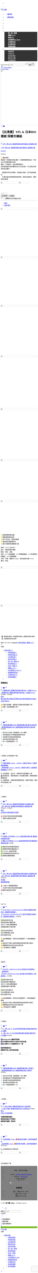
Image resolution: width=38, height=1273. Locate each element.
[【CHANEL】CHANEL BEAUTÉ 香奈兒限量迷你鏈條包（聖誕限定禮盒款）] (19, 911)
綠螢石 (28, 699)
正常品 (3, 812)
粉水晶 (32, 699)
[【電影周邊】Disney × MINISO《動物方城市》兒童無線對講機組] (19, 764)
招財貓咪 (10, 1113)
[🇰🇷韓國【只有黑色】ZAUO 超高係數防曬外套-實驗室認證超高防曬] (19, 837)
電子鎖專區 (11, 1266)
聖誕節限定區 (11, 26)
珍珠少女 (4, 1113)
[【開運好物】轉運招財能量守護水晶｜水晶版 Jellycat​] (19, 690)
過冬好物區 (12, 659)
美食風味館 (12, 677)
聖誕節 (3, 882)
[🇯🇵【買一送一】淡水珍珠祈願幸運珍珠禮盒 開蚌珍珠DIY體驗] (19, 1030)
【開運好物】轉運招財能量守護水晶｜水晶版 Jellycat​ (18, 693)
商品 (2, 696)
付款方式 (11, 53)
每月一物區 (11, 28)
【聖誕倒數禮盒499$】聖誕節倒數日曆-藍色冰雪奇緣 (18, 727)
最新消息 (10, 23)
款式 (2, 1111)
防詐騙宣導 (11, 60)
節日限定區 (22, 642)
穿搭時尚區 (11, 46)
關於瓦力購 (11, 58)
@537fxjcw (24, 1176)
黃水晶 (3, 699)
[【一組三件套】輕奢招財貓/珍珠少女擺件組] (19, 1106)
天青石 (7, 699)
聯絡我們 (11, 51)
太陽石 (23, 699)
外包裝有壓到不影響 (11, 812)
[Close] (1, 644)
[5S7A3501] (5, 69)
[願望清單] (3, 127)
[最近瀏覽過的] (6, 1209)
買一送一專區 (12, 33)
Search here (4, 65)
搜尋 (30, 65)
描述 (5, 203)
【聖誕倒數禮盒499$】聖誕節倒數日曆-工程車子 (16, 1070)
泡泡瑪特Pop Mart (14, 40)
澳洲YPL (11, 37)
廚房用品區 (12, 652)
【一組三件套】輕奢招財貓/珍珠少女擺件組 (15, 1108)
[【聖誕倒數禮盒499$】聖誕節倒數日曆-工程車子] (19, 1068)
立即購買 (11, 196)
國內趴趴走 (11, 1244)
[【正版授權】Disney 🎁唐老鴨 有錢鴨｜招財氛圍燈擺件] (19, 1140)
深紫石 (12, 699)
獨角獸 (7, 882)
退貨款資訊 (11, 56)
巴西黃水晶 (17, 699)
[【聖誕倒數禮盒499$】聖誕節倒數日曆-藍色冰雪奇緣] (19, 725)
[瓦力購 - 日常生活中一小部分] (4, 9)
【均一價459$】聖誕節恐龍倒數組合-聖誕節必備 (16, 806)
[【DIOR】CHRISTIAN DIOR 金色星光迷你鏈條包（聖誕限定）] (19, 970)
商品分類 (10, 31)
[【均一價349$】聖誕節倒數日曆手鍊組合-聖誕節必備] (2, 142)
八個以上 (7, 701)
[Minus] (7, 193)
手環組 (3, 880)
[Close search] (2, 1217)
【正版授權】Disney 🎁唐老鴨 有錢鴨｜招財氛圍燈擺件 (19, 1144)
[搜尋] (5, 20)
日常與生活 (11, 42)
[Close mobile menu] (1, 1227)
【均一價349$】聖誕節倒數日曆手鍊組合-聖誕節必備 (18, 876)
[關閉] (1, 1223)
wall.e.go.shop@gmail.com (24, 1174)
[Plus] (1, 193)
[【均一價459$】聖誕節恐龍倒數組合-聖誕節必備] (19, 804)
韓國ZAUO (11, 35)
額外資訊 (7, 205)
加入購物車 (4, 196)
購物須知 (10, 49)
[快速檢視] (6, 688)
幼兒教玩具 (11, 44)
